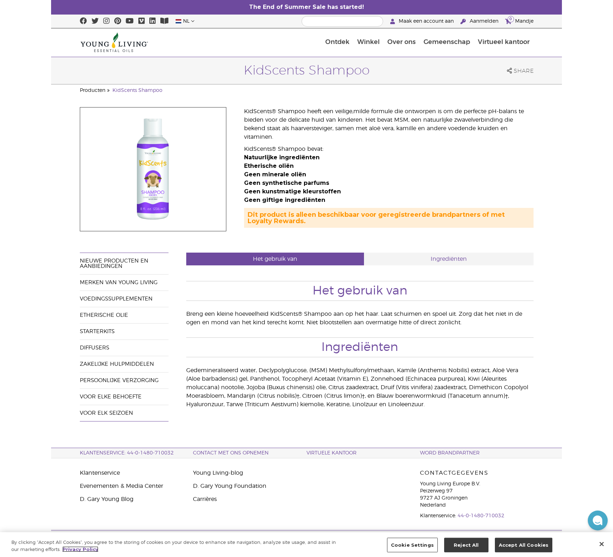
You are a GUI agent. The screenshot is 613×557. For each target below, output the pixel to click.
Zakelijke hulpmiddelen (117, 364)
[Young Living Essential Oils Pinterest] (117, 21)
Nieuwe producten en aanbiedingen (114, 263)
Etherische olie (104, 315)
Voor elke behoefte (111, 396)
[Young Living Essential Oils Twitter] (95, 21)
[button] (598, 520)
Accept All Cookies (523, 545)
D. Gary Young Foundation (229, 486)
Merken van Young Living (119, 282)
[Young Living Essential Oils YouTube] (130, 21)
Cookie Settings (412, 545)
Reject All (466, 545)
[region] (306, 544)
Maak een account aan (426, 21)
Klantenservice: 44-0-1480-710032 (127, 453)
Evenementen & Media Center (121, 486)
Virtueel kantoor (504, 42)
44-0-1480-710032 (481, 515)
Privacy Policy (80, 549)
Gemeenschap (447, 42)
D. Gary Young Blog (106, 499)
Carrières (205, 499)
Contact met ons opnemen (231, 453)
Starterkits (97, 331)
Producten (92, 90)
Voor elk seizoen (106, 413)
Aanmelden (484, 21)
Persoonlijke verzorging (119, 380)
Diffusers (94, 348)
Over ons (401, 42)
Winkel (368, 42)
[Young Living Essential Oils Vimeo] (141, 21)
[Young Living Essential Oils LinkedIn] (152, 21)
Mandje (521, 20)
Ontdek (337, 42)
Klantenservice (100, 473)
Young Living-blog (218, 473)
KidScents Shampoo (137, 90)
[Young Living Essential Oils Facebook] (83, 21)
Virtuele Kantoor (331, 453)
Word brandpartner (450, 453)
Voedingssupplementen (116, 299)
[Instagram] (106, 21)
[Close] (601, 544)
